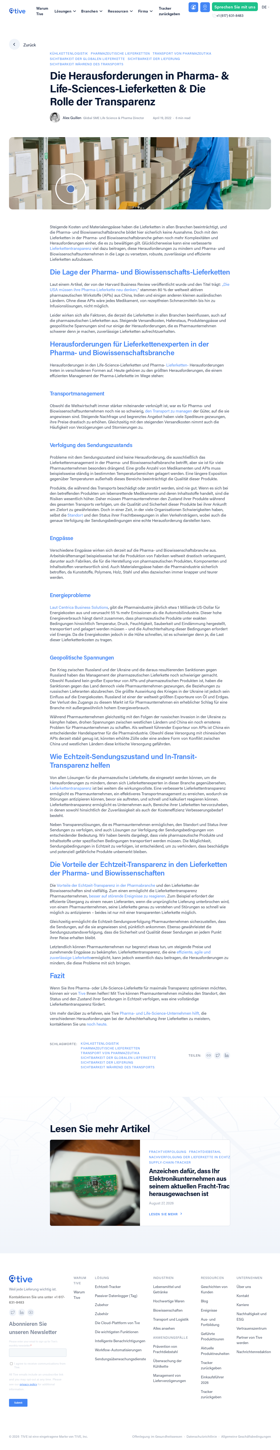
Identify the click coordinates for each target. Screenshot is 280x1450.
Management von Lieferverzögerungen (169, 1378)
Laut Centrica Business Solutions (79, 607)
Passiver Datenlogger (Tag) (116, 1295)
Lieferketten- (177, 365)
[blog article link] (95, 1183)
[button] (265, 7)
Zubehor (101, 1304)
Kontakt (243, 1295)
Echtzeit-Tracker (108, 1286)
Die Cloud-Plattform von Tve (117, 1322)
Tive (81, 993)
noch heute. (97, 1024)
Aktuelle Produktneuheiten (215, 1351)
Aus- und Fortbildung (210, 1322)
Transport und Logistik (171, 1319)
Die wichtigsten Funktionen (116, 1331)
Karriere (243, 1304)
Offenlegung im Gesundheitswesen (157, 1436)
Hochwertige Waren (168, 1301)
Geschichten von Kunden (214, 1289)
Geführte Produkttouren (212, 1336)
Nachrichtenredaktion (254, 1351)
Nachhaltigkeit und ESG (251, 1316)
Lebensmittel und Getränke (167, 1289)
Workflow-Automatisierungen (118, 1350)
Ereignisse (209, 1310)
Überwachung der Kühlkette (167, 1363)
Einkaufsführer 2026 (212, 1380)
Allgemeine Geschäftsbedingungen (246, 1436)
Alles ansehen (164, 1328)
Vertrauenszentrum (252, 1328)
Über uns (244, 1286)
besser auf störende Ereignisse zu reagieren (127, 895)
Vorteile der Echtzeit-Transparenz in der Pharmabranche (106, 885)
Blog (204, 1301)
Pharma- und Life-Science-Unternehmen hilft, (160, 1013)
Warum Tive (42, 11)
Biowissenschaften (168, 1310)
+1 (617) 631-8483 (230, 15)
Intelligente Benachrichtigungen (120, 1341)
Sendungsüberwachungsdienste (120, 1359)
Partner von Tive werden (249, 1340)
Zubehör (101, 1313)
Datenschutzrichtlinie (202, 1436)
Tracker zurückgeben (169, 11)
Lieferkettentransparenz (70, 248)
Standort (75, 515)
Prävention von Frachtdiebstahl (165, 1349)
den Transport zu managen (168, 411)
